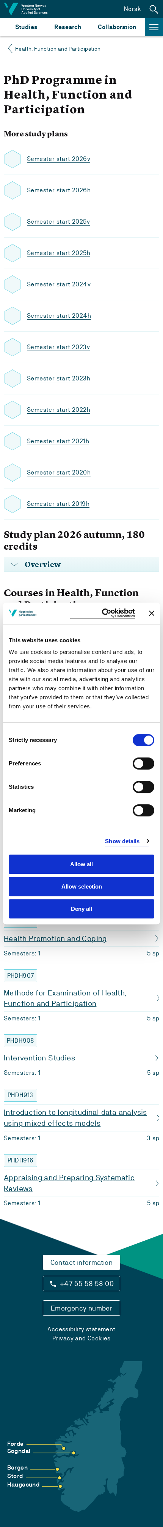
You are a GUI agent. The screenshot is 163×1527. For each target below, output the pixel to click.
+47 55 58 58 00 (87, 1283)
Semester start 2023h (58, 378)
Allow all (81, 864)
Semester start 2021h (58, 441)
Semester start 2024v (59, 284)
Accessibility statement (81, 1329)
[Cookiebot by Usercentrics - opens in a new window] (102, 613)
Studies (26, 27)
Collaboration (117, 27)
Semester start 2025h (58, 253)
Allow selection (81, 886)
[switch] (143, 763)
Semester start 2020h (59, 472)
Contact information (81, 1262)
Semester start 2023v (58, 347)
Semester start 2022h (58, 409)
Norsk (132, 8)
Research (67, 27)
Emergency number (81, 1308)
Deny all (81, 909)
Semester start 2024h (59, 315)
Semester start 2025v (58, 221)
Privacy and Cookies (81, 1338)
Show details (122, 841)
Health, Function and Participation (58, 49)
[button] (154, 9)
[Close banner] (151, 613)
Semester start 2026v (58, 158)
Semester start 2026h (59, 190)
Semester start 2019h (58, 503)
